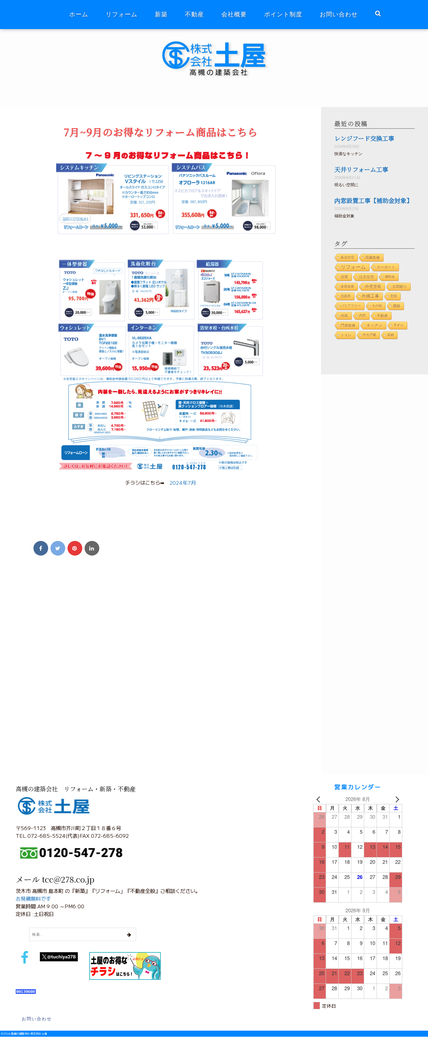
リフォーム (121, 14)
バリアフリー (351, 306)
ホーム (78, 14)
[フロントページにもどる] (218, 41)
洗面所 (346, 296)
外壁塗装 (373, 286)
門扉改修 (348, 325)
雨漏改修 (372, 257)
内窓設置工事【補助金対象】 (373, 200)
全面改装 (347, 286)
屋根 (396, 306)
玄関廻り (399, 286)
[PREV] (319, 799)
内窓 (362, 315)
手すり (399, 325)
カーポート (386, 267)
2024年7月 (183, 482)
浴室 (344, 277)
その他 (377, 306)
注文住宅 (366, 277)
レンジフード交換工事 (364, 138)
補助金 (390, 276)
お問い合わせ (339, 14)
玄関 (393, 296)
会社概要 (234, 14)
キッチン (374, 325)
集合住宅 (347, 257)
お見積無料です (33, 898)
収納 (390, 335)
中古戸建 (369, 335)
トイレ (346, 335)
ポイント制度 (283, 14)
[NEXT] (396, 799)
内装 (344, 316)
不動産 (194, 14)
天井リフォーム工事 (361, 169)
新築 (161, 14)
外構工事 (370, 296)
